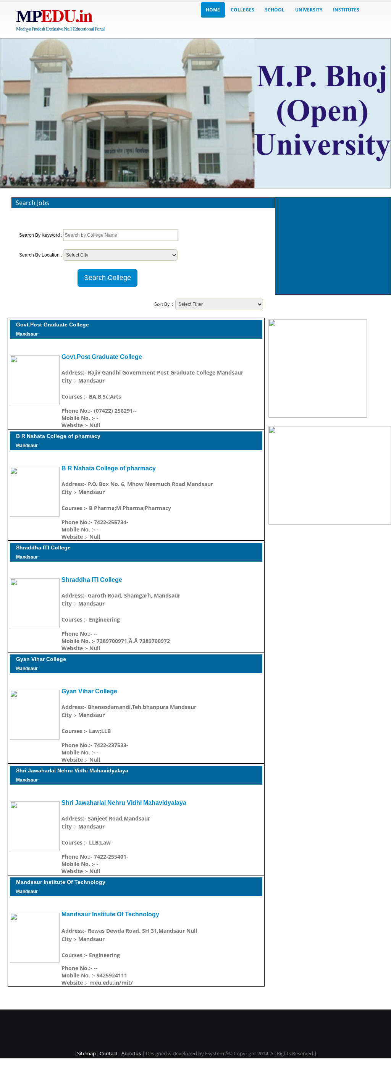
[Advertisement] (333, 246)
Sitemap (86, 1053)
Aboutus (131, 1053)
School (274, 9)
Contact (109, 1053)
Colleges (242, 9)
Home (213, 9)
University (308, 9)
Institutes (346, 9)
